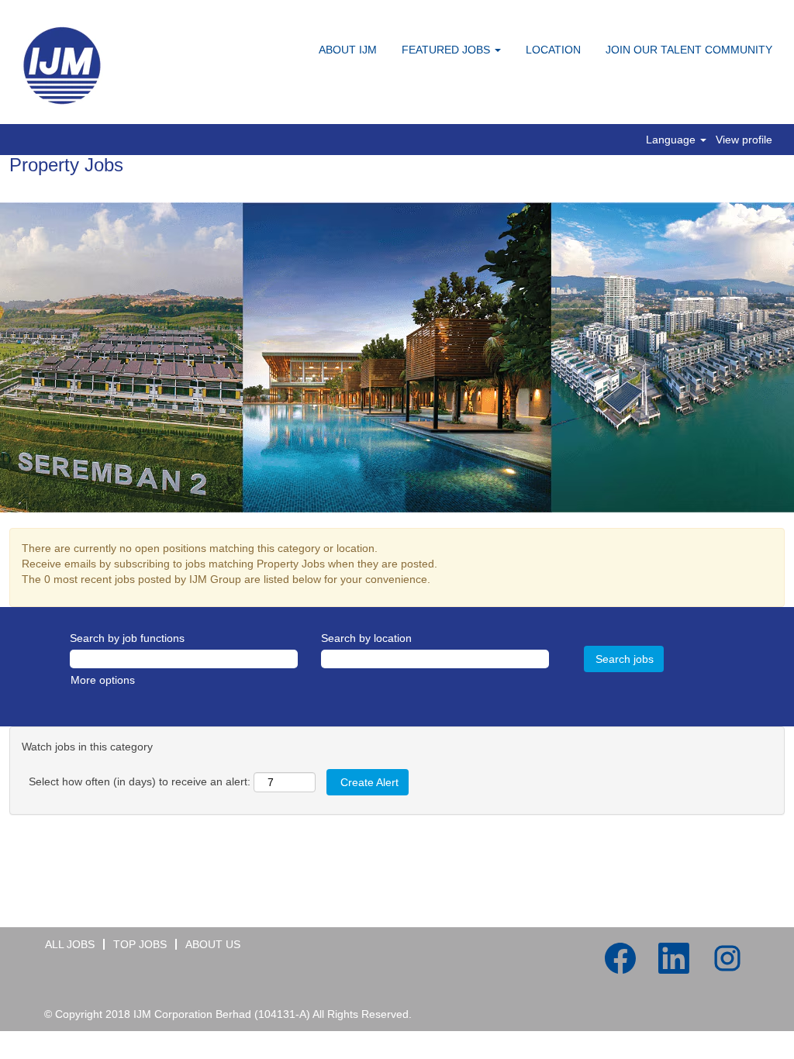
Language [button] (672, 139)
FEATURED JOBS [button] (447, 49)
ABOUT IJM (348, 49)
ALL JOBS (70, 944)
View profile (744, 139)
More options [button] (103, 680)
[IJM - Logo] (62, 66)
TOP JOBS (140, 944)
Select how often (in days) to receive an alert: (139, 781)
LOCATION (553, 49)
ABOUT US (212, 944)
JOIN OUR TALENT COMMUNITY (689, 49)
